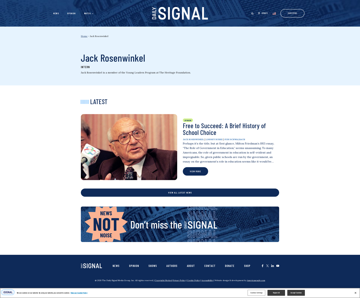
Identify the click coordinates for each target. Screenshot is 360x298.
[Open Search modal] (252, 13)
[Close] (355, 293)
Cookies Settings (256, 293)
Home (84, 36)
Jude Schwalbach (234, 139)
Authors (171, 265)
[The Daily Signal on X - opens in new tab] (267, 266)
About (191, 265)
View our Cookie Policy (79, 293)
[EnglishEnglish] (274, 13)
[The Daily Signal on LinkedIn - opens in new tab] (272, 265)
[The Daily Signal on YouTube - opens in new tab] (277, 265)
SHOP (247, 265)
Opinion (71, 13)
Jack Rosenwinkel (193, 139)
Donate (230, 265)
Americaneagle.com (256, 280)
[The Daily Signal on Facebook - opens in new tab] (262, 265)
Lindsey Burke (214, 139)
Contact (210, 265)
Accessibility (207, 280)
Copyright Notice (163, 280)
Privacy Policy (179, 280)
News (56, 13)
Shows (152, 265)
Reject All (276, 293)
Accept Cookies (296, 293)
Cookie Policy (193, 280)
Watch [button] (87, 13)
